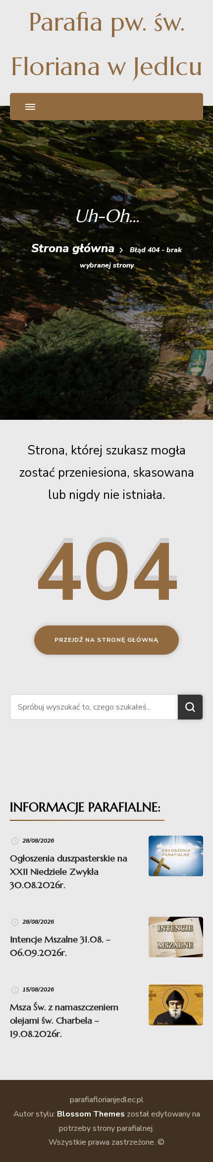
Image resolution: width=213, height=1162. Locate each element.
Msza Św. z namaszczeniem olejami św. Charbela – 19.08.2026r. (64, 1020)
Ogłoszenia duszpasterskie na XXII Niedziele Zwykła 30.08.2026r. (68, 871)
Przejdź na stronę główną (106, 640)
